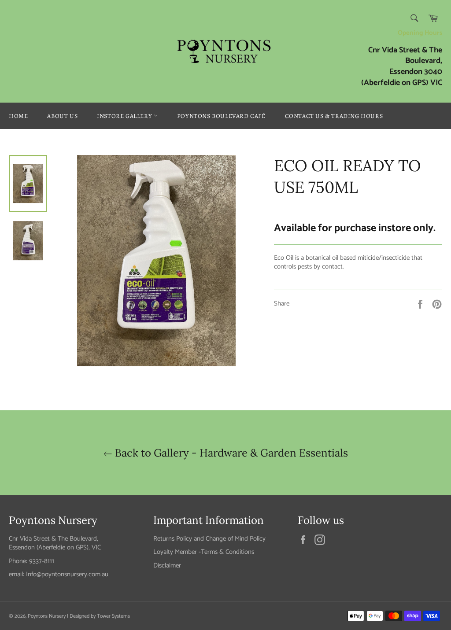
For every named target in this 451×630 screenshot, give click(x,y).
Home (18, 116)
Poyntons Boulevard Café (221, 116)
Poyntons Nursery (47, 616)
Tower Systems (113, 616)
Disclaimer (167, 565)
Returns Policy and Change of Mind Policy (209, 538)
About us (62, 116)
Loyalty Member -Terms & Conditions (203, 551)
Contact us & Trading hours (334, 116)
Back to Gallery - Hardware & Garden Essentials (230, 453)
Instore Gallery (125, 116)
